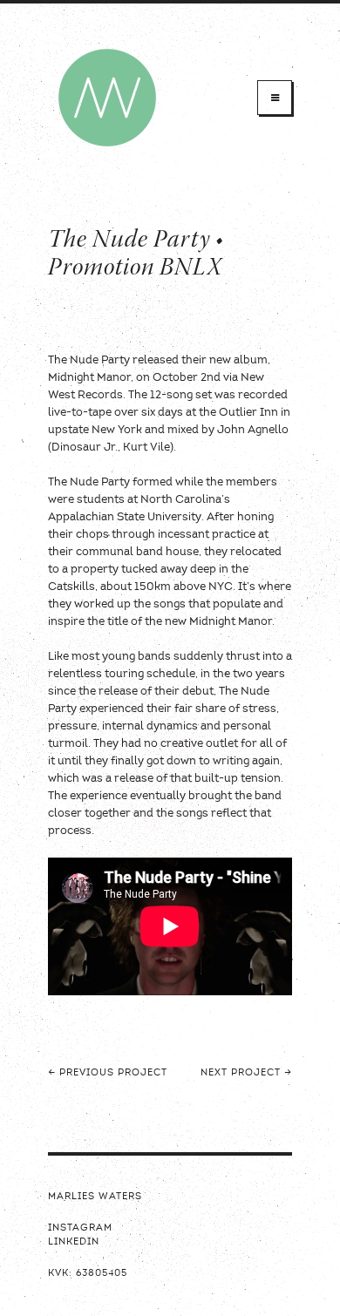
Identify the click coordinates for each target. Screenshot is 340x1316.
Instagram (80, 1228)
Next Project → (246, 1073)
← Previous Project (107, 1073)
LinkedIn (73, 1242)
